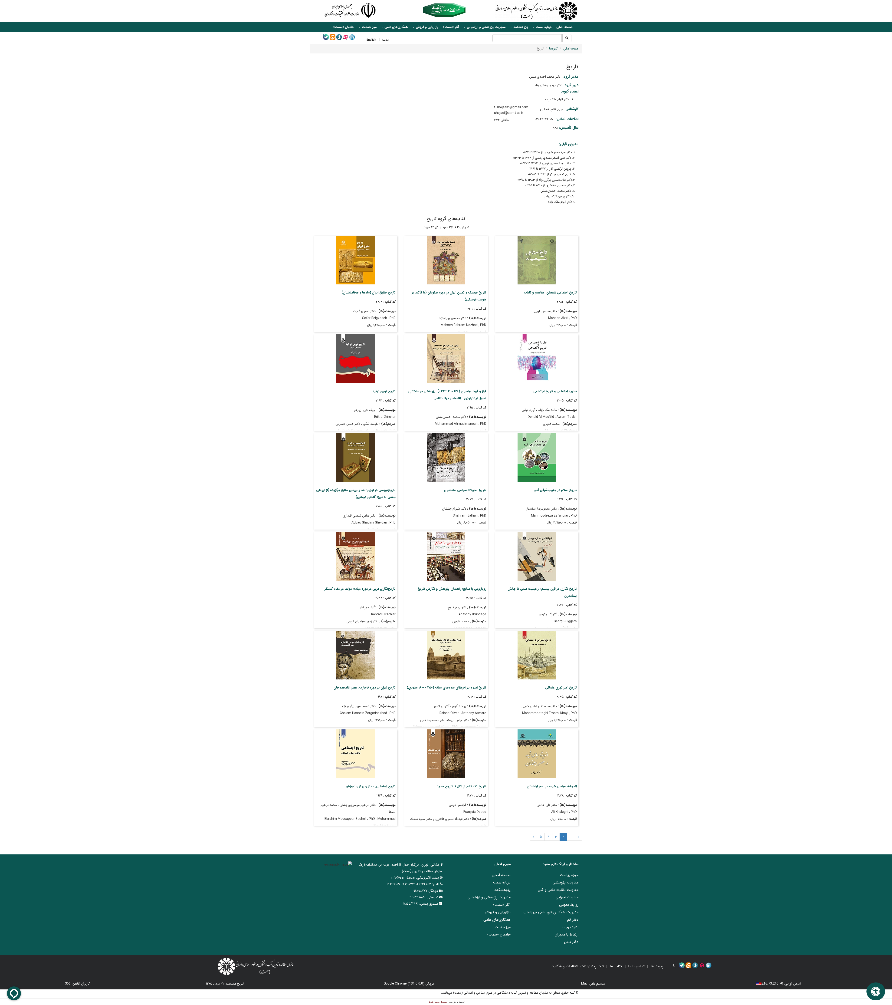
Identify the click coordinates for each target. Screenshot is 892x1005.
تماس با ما (636, 966)
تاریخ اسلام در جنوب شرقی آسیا (555, 490)
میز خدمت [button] (369, 27)
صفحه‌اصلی (570, 48)
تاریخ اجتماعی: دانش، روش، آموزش (371, 786)
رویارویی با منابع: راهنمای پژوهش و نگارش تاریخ (451, 588)
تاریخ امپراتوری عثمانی (561, 687)
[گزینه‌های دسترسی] (875, 991)
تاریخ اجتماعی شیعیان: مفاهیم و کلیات (550, 292)
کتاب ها (616, 966)
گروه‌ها (553, 48)
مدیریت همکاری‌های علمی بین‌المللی (550, 912)
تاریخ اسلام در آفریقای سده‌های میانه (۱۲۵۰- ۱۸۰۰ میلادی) (446, 687)
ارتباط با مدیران (566, 934)
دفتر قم (572, 920)
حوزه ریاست (569, 875)
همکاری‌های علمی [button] (396, 27)
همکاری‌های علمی (497, 920)
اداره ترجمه (570, 927)
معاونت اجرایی (567, 897)
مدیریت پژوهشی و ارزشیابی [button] (485, 27)
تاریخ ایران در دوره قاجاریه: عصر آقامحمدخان (365, 687)
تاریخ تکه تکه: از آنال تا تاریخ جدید (461, 786)
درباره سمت (502, 882)
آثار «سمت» (451, 27)
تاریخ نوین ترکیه (384, 391)
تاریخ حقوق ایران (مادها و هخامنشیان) (368, 292)
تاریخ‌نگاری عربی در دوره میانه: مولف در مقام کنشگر (360, 588)
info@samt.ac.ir (403, 877)
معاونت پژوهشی (565, 882)
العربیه (385, 40)
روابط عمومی (568, 905)
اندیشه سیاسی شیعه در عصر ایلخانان (552, 786)
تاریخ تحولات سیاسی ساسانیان (465, 490)
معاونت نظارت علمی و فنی (558, 890)
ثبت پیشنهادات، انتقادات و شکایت (577, 966)
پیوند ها (657, 966)
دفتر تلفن (571, 942)
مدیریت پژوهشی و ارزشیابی (489, 897)
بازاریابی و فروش (498, 912)
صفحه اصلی (564, 27)
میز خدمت (503, 927)
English (371, 40)
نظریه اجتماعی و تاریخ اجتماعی (555, 391)
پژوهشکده (503, 890)
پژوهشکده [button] (520, 27)
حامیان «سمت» (343, 27)
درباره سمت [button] (543, 27)
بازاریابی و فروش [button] (426, 27)
